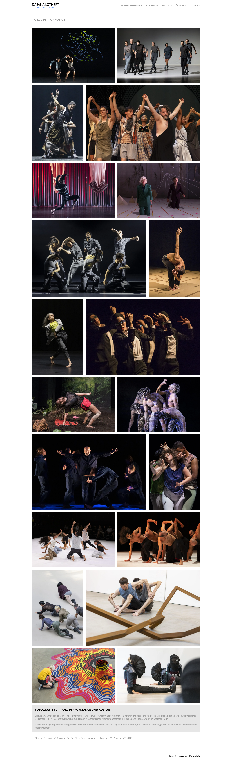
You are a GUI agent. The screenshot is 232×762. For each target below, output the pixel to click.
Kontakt (172, 756)
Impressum (182, 756)
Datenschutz (194, 756)
